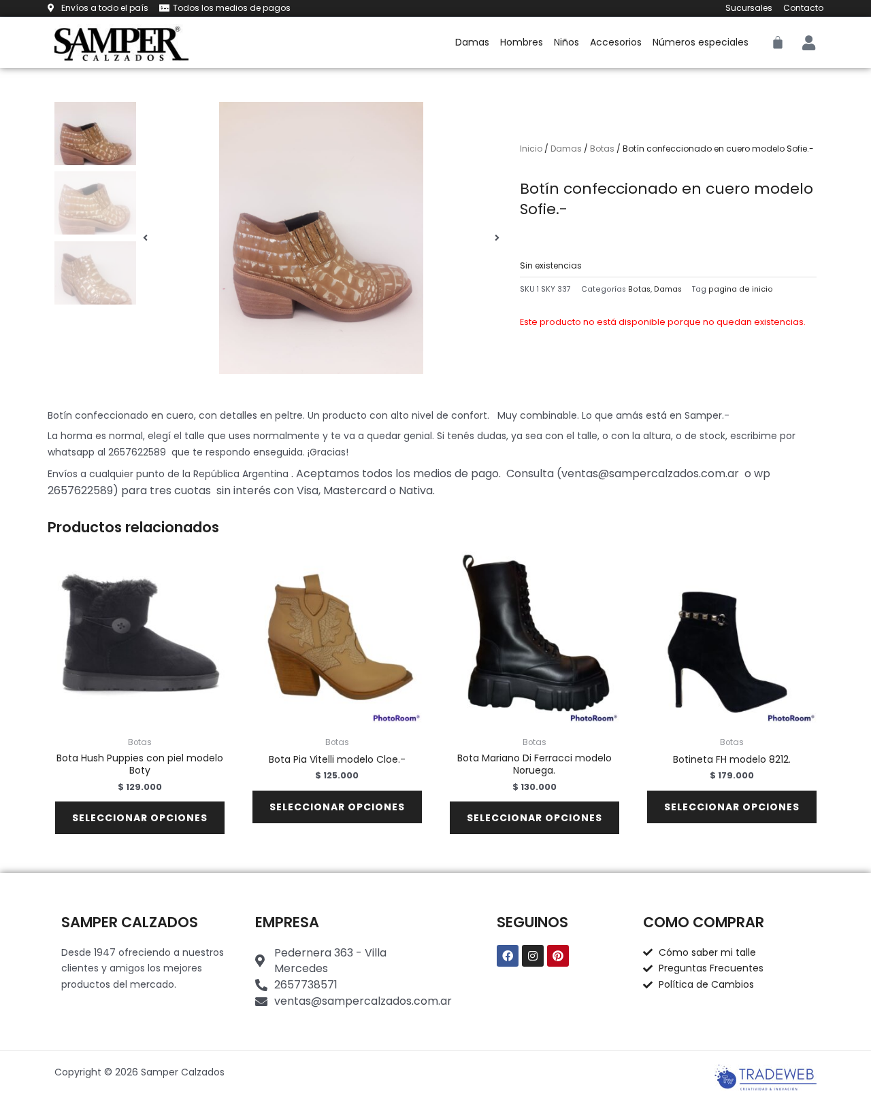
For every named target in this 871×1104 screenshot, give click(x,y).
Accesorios (616, 42)
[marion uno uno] (321, 238)
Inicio (531, 148)
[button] (145, 238)
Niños (566, 42)
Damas (472, 42)
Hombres (521, 42)
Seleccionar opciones (140, 818)
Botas (602, 148)
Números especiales (701, 42)
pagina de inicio (740, 289)
